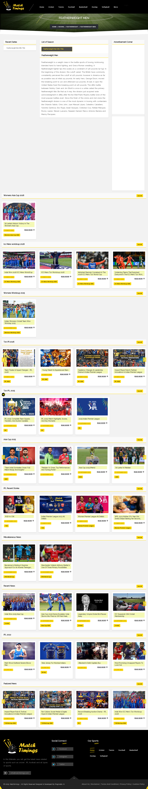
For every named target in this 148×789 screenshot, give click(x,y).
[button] (3, 359)
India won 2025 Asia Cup (14, 614)
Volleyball (105, 7)
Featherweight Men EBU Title (16, 48)
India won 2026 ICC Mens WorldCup (18, 272)
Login (126, 5)
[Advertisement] (128, 80)
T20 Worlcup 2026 (10, 723)
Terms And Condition (110, 784)
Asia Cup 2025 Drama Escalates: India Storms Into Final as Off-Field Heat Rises (55, 616)
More (116, 7)
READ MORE (28, 230)
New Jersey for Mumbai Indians (54, 663)
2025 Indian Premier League (89, 419)
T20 (6, 526)
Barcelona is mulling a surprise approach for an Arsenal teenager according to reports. (18, 567)
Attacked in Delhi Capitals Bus (90, 663)
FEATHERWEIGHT (72, 27)
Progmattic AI (60, 784)
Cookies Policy (139, 784)
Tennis (61, 7)
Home (42, 7)
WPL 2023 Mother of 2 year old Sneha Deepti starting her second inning (127, 519)
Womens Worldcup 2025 (12, 332)
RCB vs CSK (9, 516)
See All (140, 196)
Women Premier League (86, 526)
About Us (85, 784)
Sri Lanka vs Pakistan (123, 468)
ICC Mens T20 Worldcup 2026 (52, 272)
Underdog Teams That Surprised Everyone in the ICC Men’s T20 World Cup (129, 274)
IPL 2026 (7, 381)
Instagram (63, 756)
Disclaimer (95, 784)
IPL (5, 430)
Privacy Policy (125, 784)
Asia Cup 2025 (45, 625)
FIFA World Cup (9, 577)
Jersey (44, 672)
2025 (6, 479)
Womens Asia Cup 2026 (12, 235)
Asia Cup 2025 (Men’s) (87, 468)
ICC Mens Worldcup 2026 (12, 281)
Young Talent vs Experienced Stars (55, 370)
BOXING (61, 27)
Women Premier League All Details (91, 516)
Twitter (62, 764)
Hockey (94, 7)
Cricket (51, 7)
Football (71, 7)
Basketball (83, 7)
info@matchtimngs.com (20, 773)
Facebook (63, 749)
